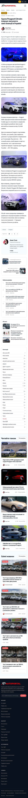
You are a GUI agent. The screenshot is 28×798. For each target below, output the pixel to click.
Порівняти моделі (5, 763)
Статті (2, 726)
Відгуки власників (5, 714)
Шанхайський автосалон (14, 427)
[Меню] (25, 5)
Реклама (3, 795)
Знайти (23, 695)
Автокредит (4, 758)
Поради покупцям (5, 731)
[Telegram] (9, 234)
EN (25, 1)
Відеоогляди (4, 737)
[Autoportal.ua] (8, 6)
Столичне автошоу (14, 410)
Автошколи (4, 778)
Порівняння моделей (6, 708)
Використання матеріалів (20, 792)
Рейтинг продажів (5, 716)
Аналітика (14, 358)
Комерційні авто (14, 377)
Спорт (14, 407)
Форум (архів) (4, 740)
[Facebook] (12, 234)
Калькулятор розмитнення (7, 755)
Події (14, 402)
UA (19, 1)
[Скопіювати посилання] (17, 234)
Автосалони (4, 773)
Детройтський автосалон (14, 361)
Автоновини (4, 723)
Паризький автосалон (14, 396)
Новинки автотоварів (14, 388)
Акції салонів (14, 355)
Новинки (14, 385)
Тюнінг (14, 416)
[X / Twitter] (14, 234)
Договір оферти (10, 792)
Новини (14, 383)
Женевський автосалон (14, 369)
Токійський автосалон (14, 413)
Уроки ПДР (14, 421)
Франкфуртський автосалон (14, 424)
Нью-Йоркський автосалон (14, 394)
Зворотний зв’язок (10, 795)
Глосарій (3, 752)
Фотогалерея (4, 711)
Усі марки (3, 703)
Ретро (14, 405)
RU (22, 1)
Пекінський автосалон (14, 399)
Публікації (3, 729)
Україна (4, 12)
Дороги (14, 363)
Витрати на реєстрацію (7, 760)
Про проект (4, 784)
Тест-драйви (4, 734)
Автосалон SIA (14, 352)
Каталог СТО (4, 775)
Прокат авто (4, 781)
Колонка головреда (14, 374)
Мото (14, 380)
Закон (14, 372)
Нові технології (14, 391)
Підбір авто (4, 705)
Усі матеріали (22, 438)
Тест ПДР (3, 747)
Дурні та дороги (14, 366)
